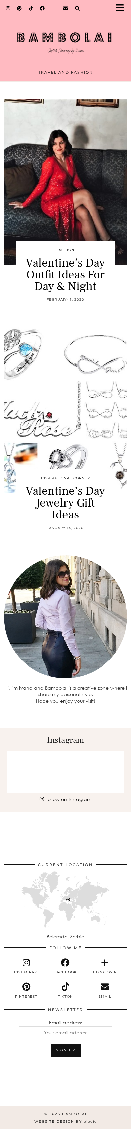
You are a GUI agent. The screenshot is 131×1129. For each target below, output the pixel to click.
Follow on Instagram (67, 799)
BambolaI (74, 1114)
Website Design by (65, 1121)
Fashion (65, 250)
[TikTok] (31, 8)
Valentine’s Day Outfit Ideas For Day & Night (65, 274)
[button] (122, 8)
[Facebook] (42, 8)
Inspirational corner (65, 478)
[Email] (65, 8)
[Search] (77, 8)
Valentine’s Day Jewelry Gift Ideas (65, 503)
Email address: (65, 1022)
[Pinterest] (19, 8)
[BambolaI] (65, 37)
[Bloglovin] (54, 8)
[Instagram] (8, 8)
